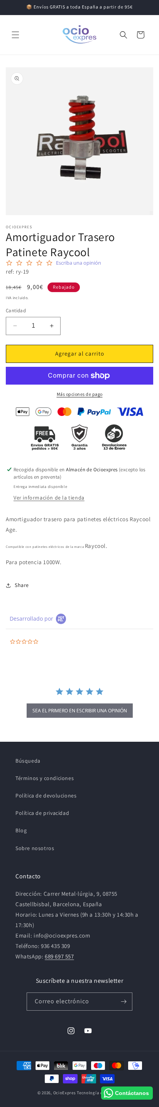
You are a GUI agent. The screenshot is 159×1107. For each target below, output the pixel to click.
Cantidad (16, 310)
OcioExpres (64, 1092)
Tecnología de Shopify (99, 1092)
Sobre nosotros (34, 848)
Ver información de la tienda (49, 497)
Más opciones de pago (80, 394)
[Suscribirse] (123, 1001)
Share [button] (22, 585)
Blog (21, 830)
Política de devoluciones (45, 795)
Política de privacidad (42, 812)
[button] (15, 34)
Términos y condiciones (44, 778)
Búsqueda (28, 760)
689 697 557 (59, 956)
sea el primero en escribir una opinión (79, 710)
